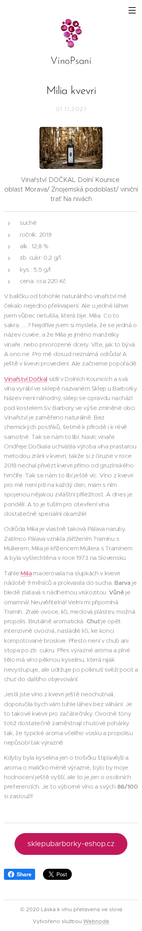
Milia (26, 573)
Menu (132, 10)
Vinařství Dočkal (25, 379)
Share (24, 874)
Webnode (96, 921)
